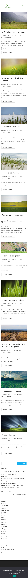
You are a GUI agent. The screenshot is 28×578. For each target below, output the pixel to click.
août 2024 (3, 529)
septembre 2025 (5, 510)
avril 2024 (3, 535)
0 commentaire (7, 37)
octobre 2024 (4, 526)
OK (14, 575)
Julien (4, 35)
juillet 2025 (3, 514)
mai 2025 (3, 517)
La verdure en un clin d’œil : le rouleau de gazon (13, 345)
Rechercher (4, 461)
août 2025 (3, 512)
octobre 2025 (4, 508)
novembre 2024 (4, 524)
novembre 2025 (4, 507)
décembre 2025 (4, 505)
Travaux (3, 551)
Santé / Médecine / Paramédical (8, 549)
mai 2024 (3, 533)
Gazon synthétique (5, 545)
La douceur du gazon (10, 256)
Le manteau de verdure (11, 126)
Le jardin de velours (10, 173)
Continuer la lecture (9, 53)
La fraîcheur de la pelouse (13, 32)
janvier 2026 (4, 503)
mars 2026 (3, 501)
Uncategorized (4, 552)
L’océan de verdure (9, 435)
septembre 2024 (5, 528)
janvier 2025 (4, 522)
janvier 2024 (4, 538)
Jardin (20, 35)
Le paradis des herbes (11, 391)
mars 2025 (3, 519)
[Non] (26, 572)
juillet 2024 (3, 531)
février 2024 (4, 536)
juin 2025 (3, 515)
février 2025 (4, 521)
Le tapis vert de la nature (12, 300)
